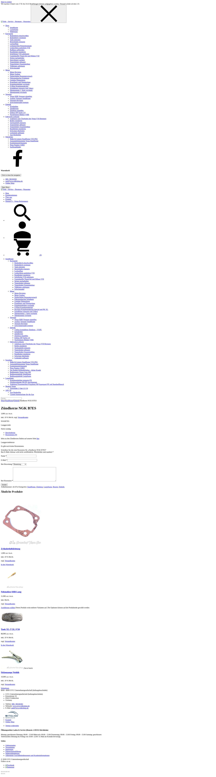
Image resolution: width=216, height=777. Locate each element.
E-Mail (4, 460)
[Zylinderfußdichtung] (21, 544)
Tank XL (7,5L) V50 (10, 629)
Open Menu (5, 187)
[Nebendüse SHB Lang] (12, 587)
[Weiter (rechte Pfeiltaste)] (4, 773)
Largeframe (48, 487)
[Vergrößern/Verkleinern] (2, 771)
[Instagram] (9, 767)
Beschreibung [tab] (10, 433)
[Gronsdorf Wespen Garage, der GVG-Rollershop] (16, 21)
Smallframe (9, 401)
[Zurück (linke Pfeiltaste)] (2, 773)
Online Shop (9, 183)
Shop (3, 401)
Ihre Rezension (7, 481)
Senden (4, 485)
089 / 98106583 (11, 179)
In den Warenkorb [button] (7, 565)
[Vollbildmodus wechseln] (4, 771)
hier (38, 438)
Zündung (39, 487)
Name (4, 456)
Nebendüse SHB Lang (11, 592)
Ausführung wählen (8, 608)
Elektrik (16, 401)
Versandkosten (23, 417)
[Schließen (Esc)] (8, 771)
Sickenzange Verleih (10, 672)
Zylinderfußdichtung (10, 549)
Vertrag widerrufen (12, 726)
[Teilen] (6, 771)
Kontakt (8, 720)
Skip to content (6, 2)
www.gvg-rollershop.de (21, 706)
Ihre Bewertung (7, 464)
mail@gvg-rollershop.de (14, 181)
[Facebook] (18, 166)
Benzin (55, 487)
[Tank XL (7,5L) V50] (12, 625)
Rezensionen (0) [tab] (11, 435)
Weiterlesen (5, 688)
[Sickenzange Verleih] (12, 668)
